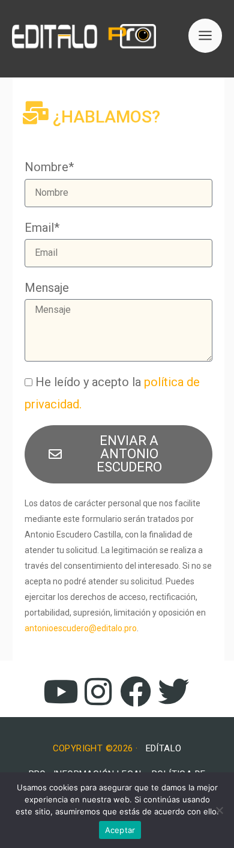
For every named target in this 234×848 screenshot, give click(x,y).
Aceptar (120, 830)
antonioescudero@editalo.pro (81, 628)
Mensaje (47, 287)
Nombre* (49, 167)
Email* (42, 227)
